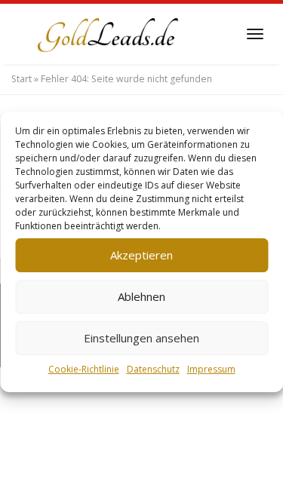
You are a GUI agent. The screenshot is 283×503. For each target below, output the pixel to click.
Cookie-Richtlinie (83, 369)
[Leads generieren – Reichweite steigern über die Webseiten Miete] (105, 34)
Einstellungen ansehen (141, 337)
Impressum (211, 369)
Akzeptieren (141, 254)
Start (21, 78)
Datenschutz (153, 369)
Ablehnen (141, 296)
